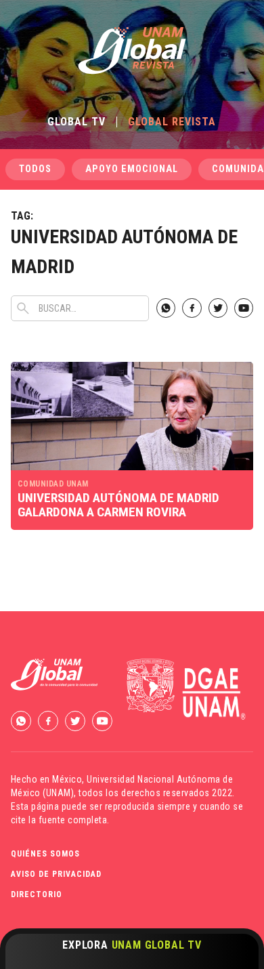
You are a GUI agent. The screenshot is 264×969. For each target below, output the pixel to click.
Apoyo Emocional (131, 169)
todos (35, 169)
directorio (36, 894)
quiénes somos (45, 854)
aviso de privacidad (56, 874)
